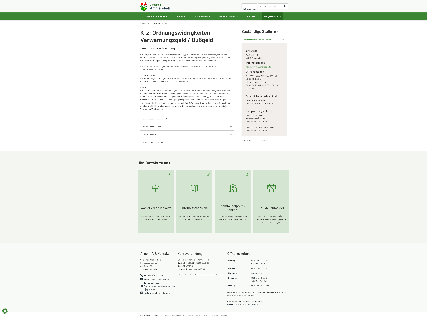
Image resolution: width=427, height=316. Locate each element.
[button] (5, 311)
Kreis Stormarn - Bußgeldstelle (256, 140)
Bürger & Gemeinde (155, 16)
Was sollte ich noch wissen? (153, 142)
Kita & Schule (201, 16)
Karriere (251, 16)
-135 (262, 301)
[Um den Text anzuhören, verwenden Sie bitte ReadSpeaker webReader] (249, 6)
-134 (254, 301)
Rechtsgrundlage (149, 134)
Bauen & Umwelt (227, 16)
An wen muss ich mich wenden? (155, 119)
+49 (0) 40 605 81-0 (156, 275)
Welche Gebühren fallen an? (153, 126)
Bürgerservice (271, 16)
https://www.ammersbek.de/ (259, 67)
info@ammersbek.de (159, 279)
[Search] (285, 6)
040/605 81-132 (245, 301)
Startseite (144, 23)
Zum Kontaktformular (161, 293)
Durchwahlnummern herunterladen (159, 286)
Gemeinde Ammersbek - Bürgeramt (257, 39)
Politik (180, 16)
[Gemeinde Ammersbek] (155, 6)
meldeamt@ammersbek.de (246, 304)
